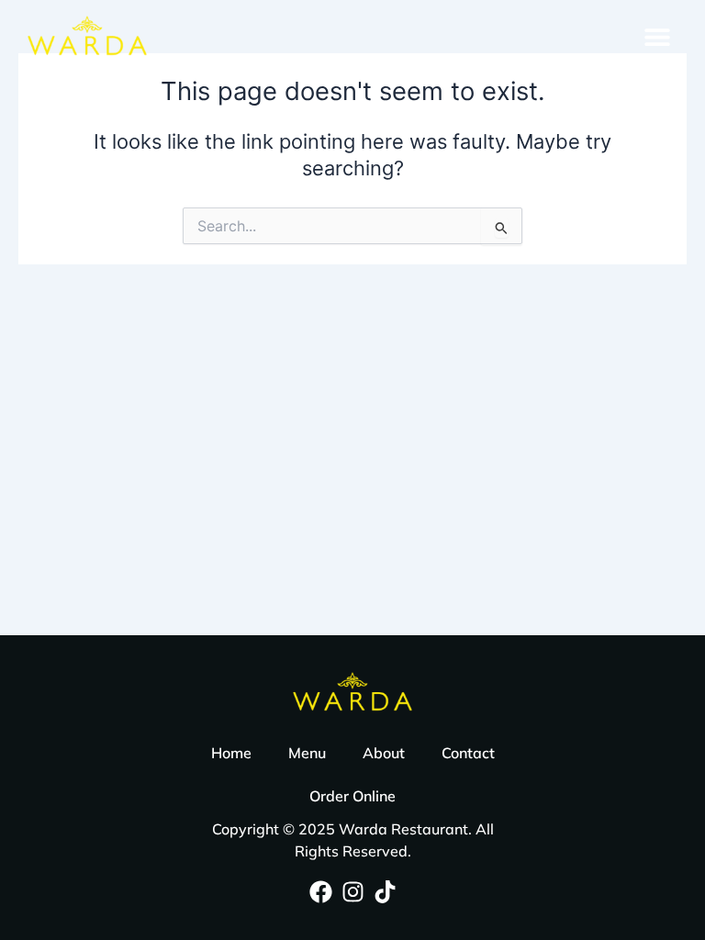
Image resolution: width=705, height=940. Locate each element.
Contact (468, 753)
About (384, 753)
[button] (656, 36)
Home (231, 753)
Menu (307, 753)
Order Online (352, 796)
